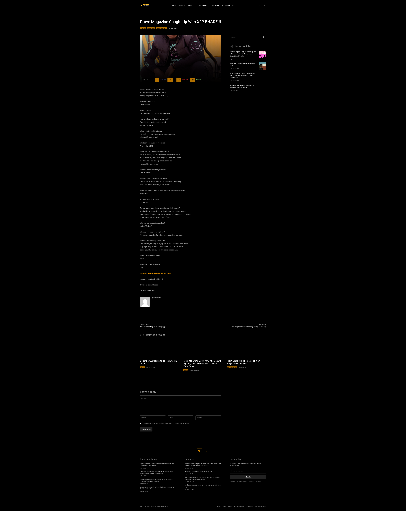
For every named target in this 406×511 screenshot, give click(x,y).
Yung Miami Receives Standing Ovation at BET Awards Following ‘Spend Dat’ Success (156, 480)
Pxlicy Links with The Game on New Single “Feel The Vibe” (243, 362)
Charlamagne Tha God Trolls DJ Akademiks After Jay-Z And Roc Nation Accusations (157, 488)
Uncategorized (161, 28)
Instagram (206, 451)
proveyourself (157, 298)
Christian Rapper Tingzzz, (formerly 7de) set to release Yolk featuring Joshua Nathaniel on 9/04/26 (243, 54)
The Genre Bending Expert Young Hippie (153, 327)
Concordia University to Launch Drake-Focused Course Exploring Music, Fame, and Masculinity (156, 472)
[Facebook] (255, 5)
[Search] (263, 37)
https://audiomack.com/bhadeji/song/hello (155, 273)
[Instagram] (260, 5)
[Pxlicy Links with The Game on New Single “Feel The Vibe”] (246, 349)
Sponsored (151, 28)
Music (142, 367)
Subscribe (248, 477)
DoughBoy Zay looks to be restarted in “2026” (158, 362)
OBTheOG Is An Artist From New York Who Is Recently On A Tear (242, 86)
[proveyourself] (145, 302)
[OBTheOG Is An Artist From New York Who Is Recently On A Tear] (262, 87)
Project (143, 28)
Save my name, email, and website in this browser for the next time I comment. (166, 424)
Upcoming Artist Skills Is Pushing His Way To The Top (248, 327)
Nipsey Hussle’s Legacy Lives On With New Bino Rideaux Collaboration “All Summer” (157, 465)
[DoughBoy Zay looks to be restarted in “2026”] (262, 66)
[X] (264, 5)
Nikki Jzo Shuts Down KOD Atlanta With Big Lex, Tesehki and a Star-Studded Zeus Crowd (242, 75)
